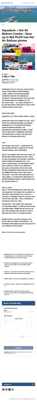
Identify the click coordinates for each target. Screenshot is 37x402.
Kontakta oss (7, 384)
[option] (6, 66)
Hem (3, 25)
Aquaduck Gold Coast (7, 3)
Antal (8, 311)
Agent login (32, 399)
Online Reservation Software (15, 399)
